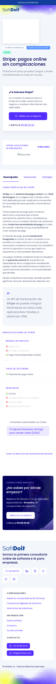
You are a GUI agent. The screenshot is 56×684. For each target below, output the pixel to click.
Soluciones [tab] (30, 177)
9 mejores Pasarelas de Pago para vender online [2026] (26, 431)
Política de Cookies (24, 677)
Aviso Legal (8, 677)
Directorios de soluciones (19, 608)
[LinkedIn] (27, 571)
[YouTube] (43, 571)
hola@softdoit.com (22, 653)
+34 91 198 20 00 (20, 645)
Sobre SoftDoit (14, 620)
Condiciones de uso (12, 671)
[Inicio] (11, 9)
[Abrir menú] (50, 9)
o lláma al (17, 522)
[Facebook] (14, 579)
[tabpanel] (28, 299)
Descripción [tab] (10, 177)
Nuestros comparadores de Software (26, 598)
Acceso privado (15, 630)
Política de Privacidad (33, 671)
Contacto (12, 625)
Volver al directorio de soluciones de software (29, 453)
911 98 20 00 (27, 125)
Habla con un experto (30, 116)
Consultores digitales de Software (24, 603)
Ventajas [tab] (47, 177)
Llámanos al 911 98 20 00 (28, 2)
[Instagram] (6, 579)
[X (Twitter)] (35, 571)
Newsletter (14, 571)
